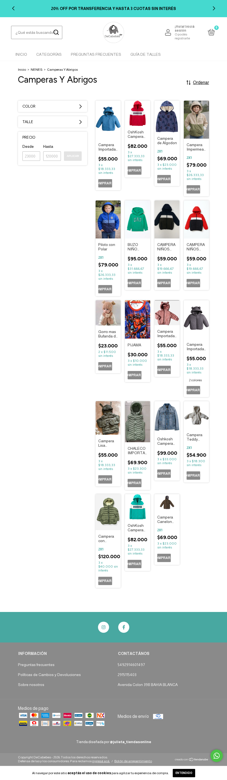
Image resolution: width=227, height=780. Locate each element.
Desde (28, 146)
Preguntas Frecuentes (96, 54)
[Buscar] (55, 32)
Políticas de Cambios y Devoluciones (49, 674)
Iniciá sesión (184, 28)
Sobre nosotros (31, 684)
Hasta (48, 146)
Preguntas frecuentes (36, 664)
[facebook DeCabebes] (123, 627)
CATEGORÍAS (49, 54)
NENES (36, 70)
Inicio (21, 54)
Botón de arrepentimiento (133, 761)
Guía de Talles (145, 54)
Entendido (184, 772)
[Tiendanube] (191, 760)
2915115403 (127, 674)
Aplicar (73, 155)
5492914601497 (131, 664)
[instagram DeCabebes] (103, 627)
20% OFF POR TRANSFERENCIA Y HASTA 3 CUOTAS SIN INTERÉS (113, 8)
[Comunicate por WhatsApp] (216, 755)
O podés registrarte (182, 36)
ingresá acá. (101, 761)
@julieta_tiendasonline (130, 742)
